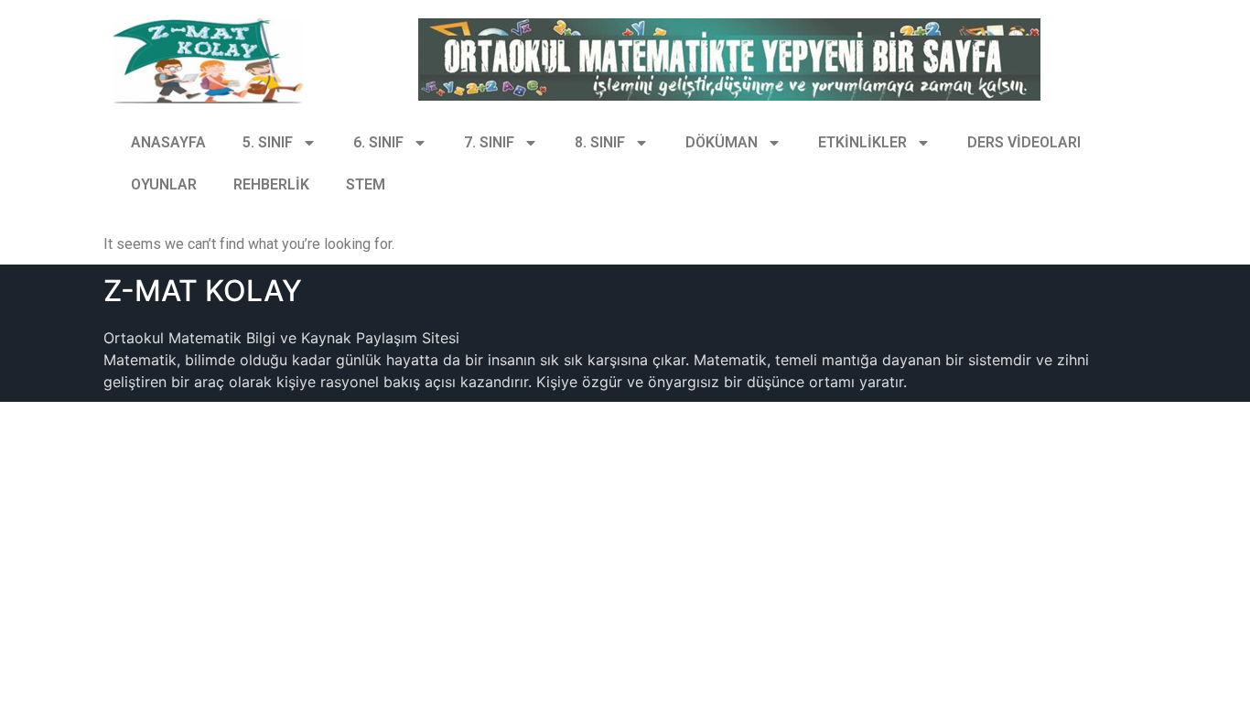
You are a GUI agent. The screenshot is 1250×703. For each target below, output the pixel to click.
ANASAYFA (168, 142)
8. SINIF (600, 142)
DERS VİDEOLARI (1024, 142)
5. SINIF (267, 142)
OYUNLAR (164, 184)
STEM (365, 184)
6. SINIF (378, 142)
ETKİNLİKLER (862, 142)
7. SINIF (489, 142)
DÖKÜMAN (721, 142)
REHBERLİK (271, 184)
